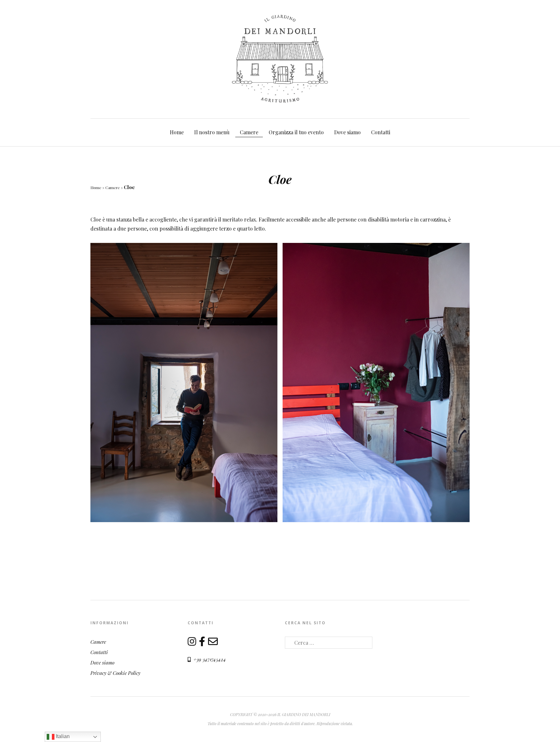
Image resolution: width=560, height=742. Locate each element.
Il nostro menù (211, 132)
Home (177, 132)
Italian (62, 736)
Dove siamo (347, 132)
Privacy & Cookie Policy (115, 673)
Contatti (380, 132)
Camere (249, 132)
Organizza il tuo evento (296, 132)
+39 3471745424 (209, 659)
